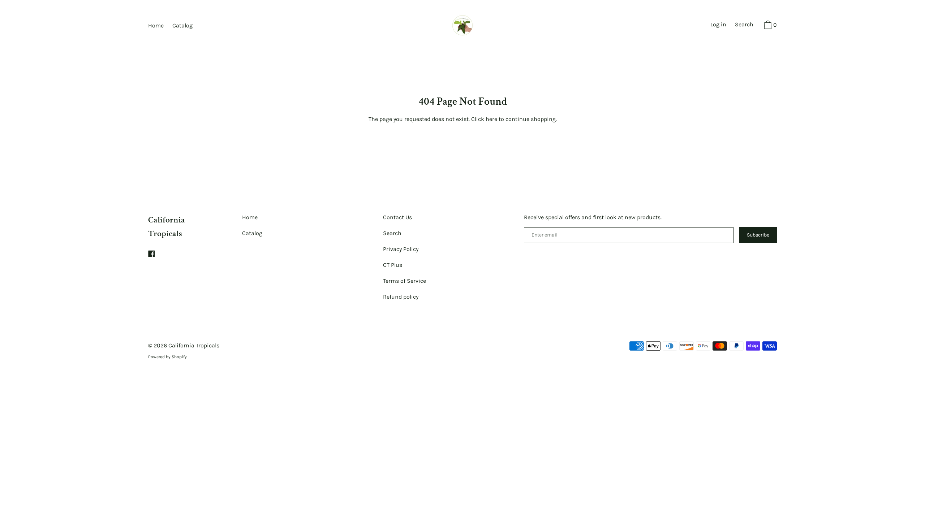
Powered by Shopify (167, 356)
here (491, 119)
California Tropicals (193, 345)
